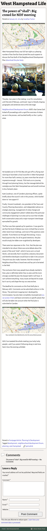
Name (5, 500)
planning (5, 446)
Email (5, 505)
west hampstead (15, 446)
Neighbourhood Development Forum (15, 109)
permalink (29, 446)
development (12, 443)
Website (5, 509)
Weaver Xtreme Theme (39, 529)
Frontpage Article (15, 440)
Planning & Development (31, 440)
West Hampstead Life (13, 529)
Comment (6, 480)
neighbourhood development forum (30, 443)
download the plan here (14, 60)
